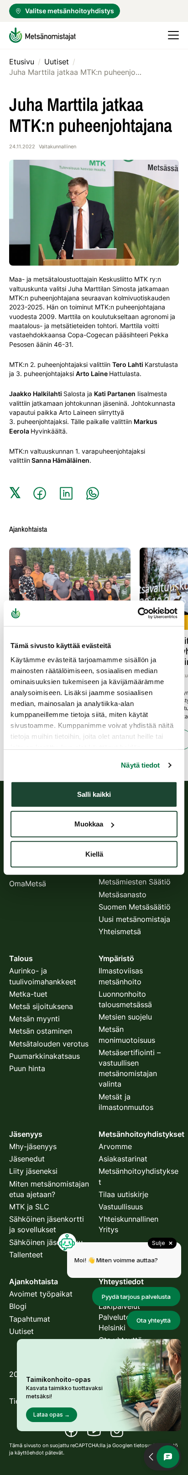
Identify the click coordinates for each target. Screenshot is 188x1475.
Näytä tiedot (140, 765)
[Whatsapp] (92, 493)
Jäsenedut (27, 1158)
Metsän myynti (34, 1018)
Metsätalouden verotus (49, 1043)
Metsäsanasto (122, 894)
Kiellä (94, 854)
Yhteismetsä (120, 931)
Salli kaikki (94, 794)
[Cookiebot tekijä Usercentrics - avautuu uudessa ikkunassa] (138, 613)
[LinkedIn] (66, 493)
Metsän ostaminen (40, 1031)
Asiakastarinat (123, 1158)
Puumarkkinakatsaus (44, 1056)
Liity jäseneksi (33, 1171)
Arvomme (115, 1146)
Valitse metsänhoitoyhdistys (69, 11)
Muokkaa (88, 824)
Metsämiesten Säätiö (135, 881)
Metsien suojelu (125, 1016)
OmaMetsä (27, 883)
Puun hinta (27, 1068)
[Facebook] (39, 493)
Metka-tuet (28, 994)
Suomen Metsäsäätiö (135, 906)
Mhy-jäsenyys (33, 1146)
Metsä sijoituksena (41, 1006)
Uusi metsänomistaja (134, 919)
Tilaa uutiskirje (123, 1194)
